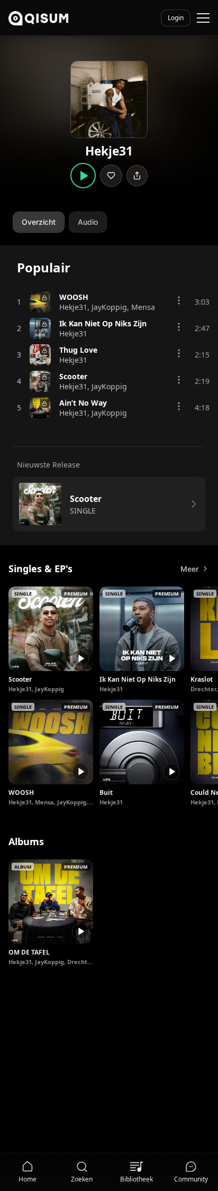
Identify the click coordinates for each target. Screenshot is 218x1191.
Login (176, 17)
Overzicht (39, 221)
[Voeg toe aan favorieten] (111, 175)
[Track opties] (179, 300)
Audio (88, 221)
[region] (109, 696)
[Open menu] (203, 18)
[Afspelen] (80, 658)
